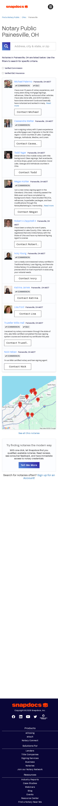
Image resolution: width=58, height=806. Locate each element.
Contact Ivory (28, 278)
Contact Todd (28, 172)
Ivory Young (20, 253)
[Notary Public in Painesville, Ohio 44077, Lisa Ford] (8, 309)
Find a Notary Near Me (30, 802)
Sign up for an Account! (39, 476)
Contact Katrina (27, 298)
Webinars (30, 787)
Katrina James (22, 287)
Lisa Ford (19, 307)
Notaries (30, 766)
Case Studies (30, 783)
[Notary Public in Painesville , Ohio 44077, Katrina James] (8, 289)
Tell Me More (29, 465)
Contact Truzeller (17, 343)
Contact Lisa (27, 314)
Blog (30, 791)
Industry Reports (30, 779)
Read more (49, 205)
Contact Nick (17, 366)
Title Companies (30, 754)
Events (30, 794)
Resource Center (30, 798)
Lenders (30, 751)
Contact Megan (28, 212)
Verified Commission (13, 68)
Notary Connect (30, 740)
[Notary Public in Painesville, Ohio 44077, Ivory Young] (8, 255)
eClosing (30, 733)
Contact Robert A (28, 244)
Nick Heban (10, 352)
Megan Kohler (21, 181)
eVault (30, 737)
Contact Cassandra (28, 143)
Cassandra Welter (24, 121)
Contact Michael (28, 112)
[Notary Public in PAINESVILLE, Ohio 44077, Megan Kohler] (8, 183)
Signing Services (30, 758)
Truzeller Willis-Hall (14, 322)
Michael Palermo (23, 81)
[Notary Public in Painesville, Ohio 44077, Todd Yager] (8, 154)
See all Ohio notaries (29, 433)
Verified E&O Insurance (14, 73)
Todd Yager (20, 152)
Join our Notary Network (30, 769)
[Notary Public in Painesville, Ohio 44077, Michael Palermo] (8, 83)
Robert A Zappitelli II (25, 221)
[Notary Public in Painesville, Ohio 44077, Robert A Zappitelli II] (8, 223)
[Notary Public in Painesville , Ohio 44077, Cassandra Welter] (8, 123)
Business (30, 762)
